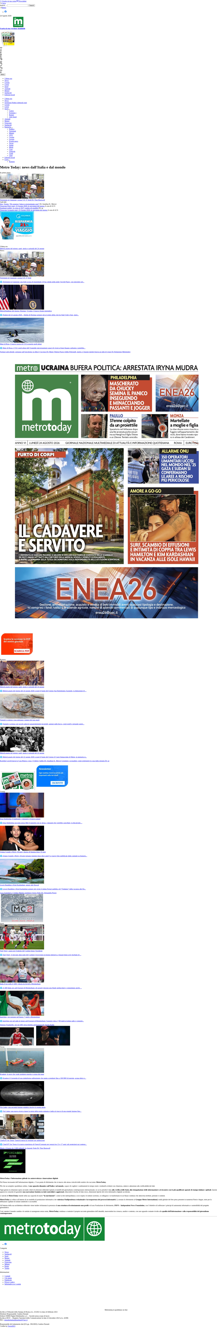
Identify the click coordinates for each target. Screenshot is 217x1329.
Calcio (11, 111)
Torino (7, 1268)
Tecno (11, 143)
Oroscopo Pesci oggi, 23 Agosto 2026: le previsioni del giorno (22, 206)
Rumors (12, 162)
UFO (11, 135)
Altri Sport (13, 117)
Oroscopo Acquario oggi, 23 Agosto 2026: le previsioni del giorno (24, 210)
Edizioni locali (10, 95)
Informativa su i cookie (13, 1284)
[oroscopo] (108, 60)
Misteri (11, 133)
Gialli (11, 153)
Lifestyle (12, 151)
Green (7, 85)
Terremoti (12, 131)
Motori (7, 91)
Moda (11, 147)
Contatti (7, 1276)
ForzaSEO (11, 1326)
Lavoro (11, 139)
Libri (11, 155)
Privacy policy (10, 1282)
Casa (11, 149)
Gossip (7, 83)
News (7, 81)
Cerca (4, 3)
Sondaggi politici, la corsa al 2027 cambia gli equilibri (19, 208)
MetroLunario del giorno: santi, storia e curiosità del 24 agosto (22, 248)
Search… (3, 5)
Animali (7, 89)
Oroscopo (8, 123)
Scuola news (13, 141)
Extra (6, 160)
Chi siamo (8, 1278)
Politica (11, 129)
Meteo (4, 8)
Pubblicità (8, 1280)
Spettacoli (8, 93)
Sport (6, 87)
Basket (11, 115)
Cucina (11, 137)
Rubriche (8, 127)
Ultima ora (8, 78)
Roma (7, 1266)
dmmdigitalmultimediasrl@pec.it (15, 1320)
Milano (7, 1264)
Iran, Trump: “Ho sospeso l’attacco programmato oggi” (20, 204)
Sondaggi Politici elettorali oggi (16, 103)
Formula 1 (12, 113)
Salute (11, 145)
